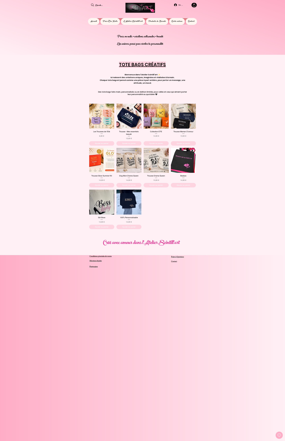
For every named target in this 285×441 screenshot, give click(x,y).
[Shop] (194, 5)
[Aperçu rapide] (101, 116)
